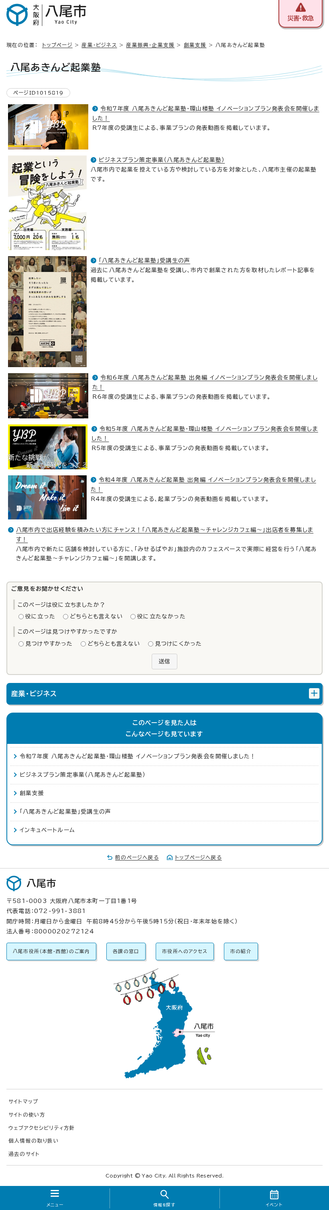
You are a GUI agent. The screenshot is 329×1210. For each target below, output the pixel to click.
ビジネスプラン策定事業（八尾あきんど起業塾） (162, 160)
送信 (164, 661)
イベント (274, 1205)
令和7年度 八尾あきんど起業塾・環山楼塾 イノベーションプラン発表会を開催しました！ (138, 756)
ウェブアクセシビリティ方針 (41, 1128)
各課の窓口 (126, 951)
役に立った (40, 616)
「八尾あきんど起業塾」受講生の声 (144, 260)
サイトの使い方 (26, 1114)
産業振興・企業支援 (150, 45)
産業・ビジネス (99, 45)
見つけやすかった (49, 643)
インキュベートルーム (47, 830)
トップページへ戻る (198, 857)
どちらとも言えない (96, 616)
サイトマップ (23, 1101)
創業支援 (195, 45)
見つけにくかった (178, 643)
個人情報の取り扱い (33, 1140)
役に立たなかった (161, 616)
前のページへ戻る (137, 857)
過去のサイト (24, 1154)
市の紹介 (241, 951)
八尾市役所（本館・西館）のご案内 (51, 951)
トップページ (57, 45)
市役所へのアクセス (184, 951)
